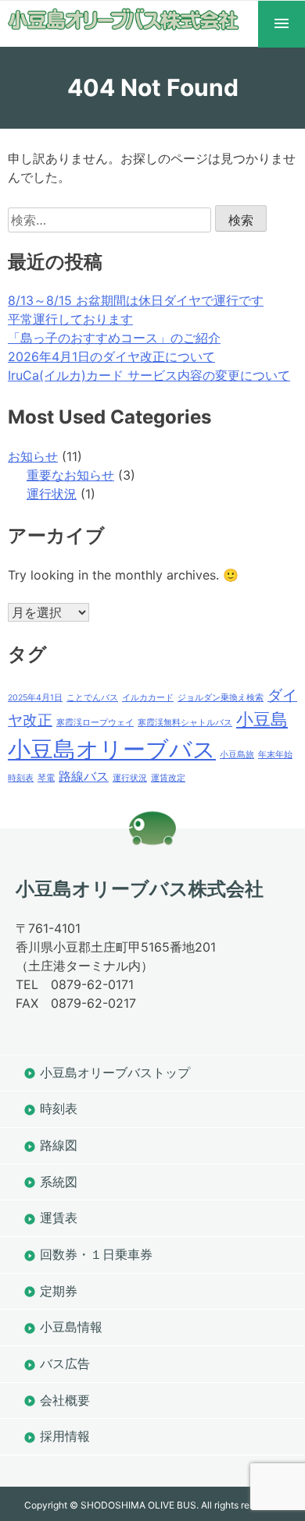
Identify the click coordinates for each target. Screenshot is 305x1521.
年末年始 (275, 755)
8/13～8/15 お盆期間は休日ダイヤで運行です (136, 300)
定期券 (58, 1291)
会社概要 (65, 1400)
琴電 (46, 778)
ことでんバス (92, 698)
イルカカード (148, 698)
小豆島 (262, 719)
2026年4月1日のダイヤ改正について (111, 356)
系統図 (58, 1182)
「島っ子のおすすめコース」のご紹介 (114, 338)
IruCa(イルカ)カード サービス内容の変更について (149, 375)
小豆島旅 (237, 755)
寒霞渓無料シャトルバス (185, 723)
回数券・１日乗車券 (96, 1254)
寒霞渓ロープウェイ (95, 723)
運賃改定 (168, 778)
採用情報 (65, 1436)
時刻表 (21, 778)
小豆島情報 (71, 1327)
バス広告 (65, 1363)
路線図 (58, 1145)
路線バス (84, 776)
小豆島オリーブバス (112, 749)
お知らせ (33, 456)
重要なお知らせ (70, 475)
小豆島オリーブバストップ (115, 1072)
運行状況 (52, 494)
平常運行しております (70, 319)
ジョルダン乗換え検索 (221, 698)
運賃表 (58, 1217)
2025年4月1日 (35, 698)
